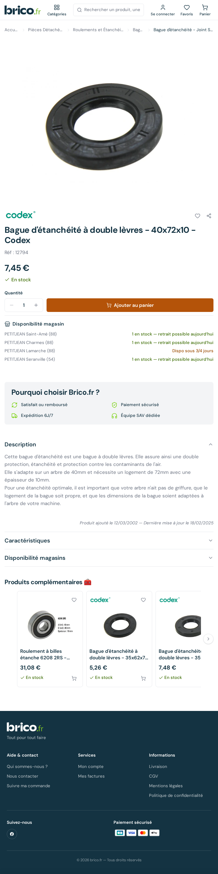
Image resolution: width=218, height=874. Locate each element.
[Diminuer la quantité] (11, 305)
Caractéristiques (27, 540)
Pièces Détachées (46, 30)
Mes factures (91, 776)
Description (20, 444)
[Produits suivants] (208, 639)
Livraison (158, 766)
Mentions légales (166, 786)
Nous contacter (22, 776)
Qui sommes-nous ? (27, 766)
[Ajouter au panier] (74, 678)
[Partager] (208, 215)
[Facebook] (12, 834)
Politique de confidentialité (176, 795)
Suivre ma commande (28, 786)
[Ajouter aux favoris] (197, 215)
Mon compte (91, 766)
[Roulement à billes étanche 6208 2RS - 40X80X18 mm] (50, 639)
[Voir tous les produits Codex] (20, 214)
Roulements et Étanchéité (98, 30)
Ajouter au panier (134, 305)
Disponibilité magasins (35, 557)
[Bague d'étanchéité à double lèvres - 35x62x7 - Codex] (119, 639)
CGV (153, 776)
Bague (138, 30)
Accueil (12, 30)
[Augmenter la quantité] (36, 305)
